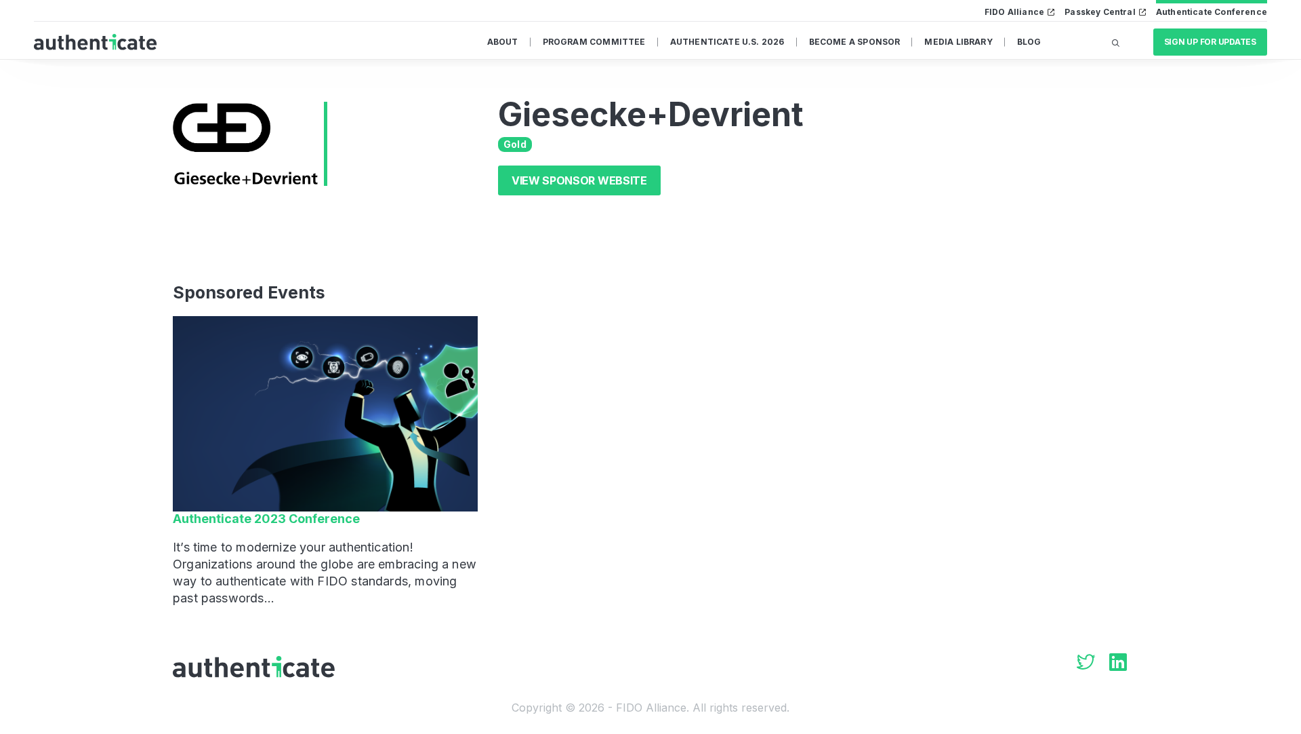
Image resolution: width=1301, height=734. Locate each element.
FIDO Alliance (1014, 12)
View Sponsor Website (579, 180)
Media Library (958, 42)
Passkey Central (1100, 12)
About (502, 42)
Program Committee (594, 42)
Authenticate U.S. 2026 (727, 42)
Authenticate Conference (1211, 12)
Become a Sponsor (855, 42)
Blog (1029, 42)
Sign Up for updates (1210, 42)
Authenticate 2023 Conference (266, 518)
